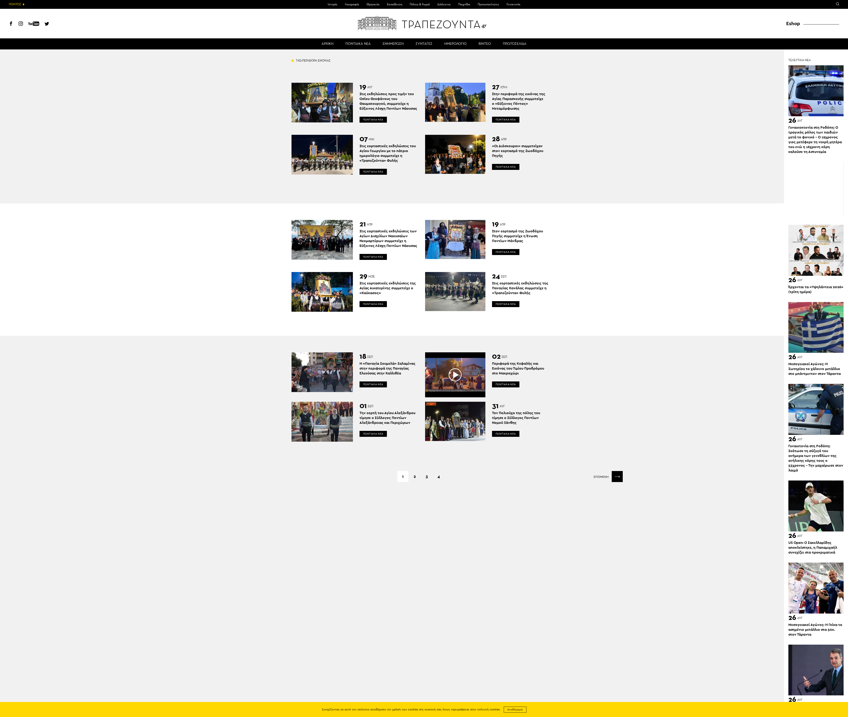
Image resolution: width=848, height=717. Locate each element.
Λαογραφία (352, 4)
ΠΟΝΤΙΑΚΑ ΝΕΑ (358, 44)
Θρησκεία (373, 4)
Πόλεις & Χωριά (420, 4)
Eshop (793, 23)
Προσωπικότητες (488, 4)
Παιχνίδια (464, 4)
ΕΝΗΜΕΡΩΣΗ (393, 44)
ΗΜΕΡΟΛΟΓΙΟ (455, 44)
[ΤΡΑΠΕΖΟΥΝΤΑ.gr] (424, 23)
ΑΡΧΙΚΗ (327, 44)
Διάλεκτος (444, 4)
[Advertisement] (816, 189)
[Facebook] (11, 24)
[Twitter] (47, 24)
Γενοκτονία (513, 4)
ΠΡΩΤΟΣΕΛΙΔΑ (514, 44)
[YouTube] (33, 24)
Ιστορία (332, 4)
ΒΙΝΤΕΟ (485, 44)
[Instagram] (21, 24)
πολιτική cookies (488, 709)
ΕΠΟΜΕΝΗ (602, 477)
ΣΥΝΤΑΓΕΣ (424, 44)
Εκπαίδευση (394, 4)
